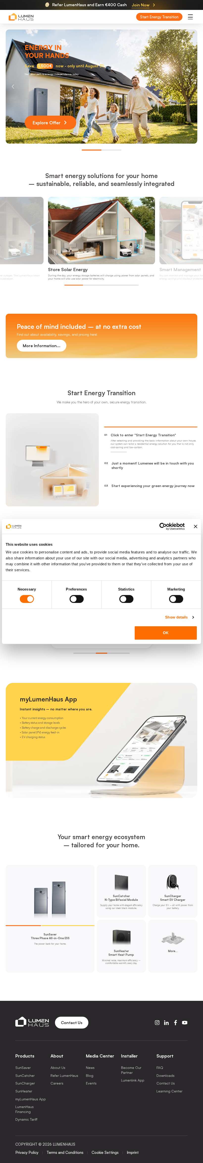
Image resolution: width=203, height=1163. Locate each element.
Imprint (133, 1152)
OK (166, 633)
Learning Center (169, 1091)
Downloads (165, 1075)
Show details (176, 617)
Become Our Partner (131, 1070)
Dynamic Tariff (26, 1119)
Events (91, 1083)
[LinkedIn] (166, 1023)
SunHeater (23, 1091)
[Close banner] (195, 526)
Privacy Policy (26, 1152)
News (90, 1067)
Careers (57, 1083)
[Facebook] (175, 1023)
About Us (58, 1067)
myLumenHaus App (30, 1099)
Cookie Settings (105, 1152)
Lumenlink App (132, 1080)
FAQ (159, 1067)
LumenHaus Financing (24, 1109)
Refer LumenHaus (64, 1075)
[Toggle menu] (190, 17)
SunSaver (23, 1067)
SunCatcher (25, 1075)
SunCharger (25, 1083)
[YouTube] (185, 1023)
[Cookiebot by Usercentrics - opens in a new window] (163, 526)
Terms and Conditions (65, 1152)
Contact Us (165, 1083)
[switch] (77, 599)
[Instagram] (157, 1023)
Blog (89, 1075)
